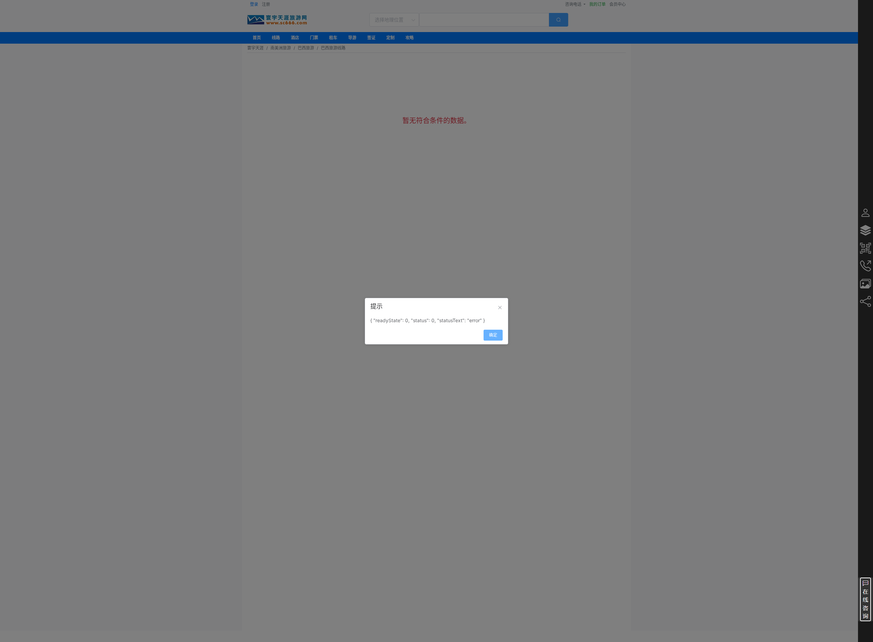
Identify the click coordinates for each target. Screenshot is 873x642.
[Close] (500, 307)
